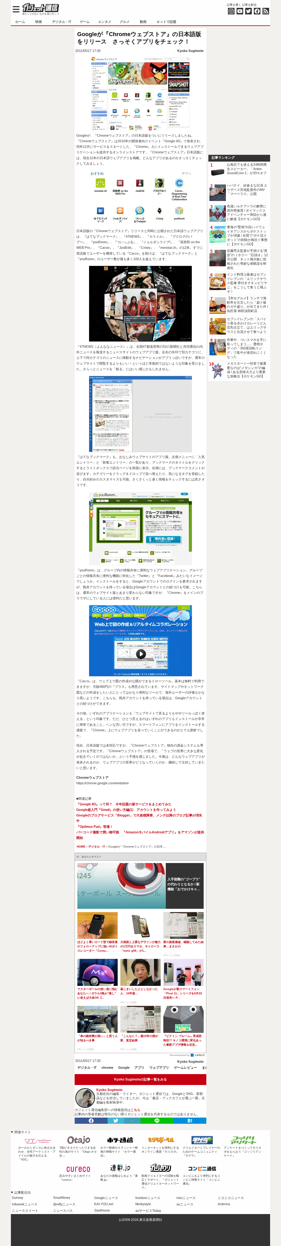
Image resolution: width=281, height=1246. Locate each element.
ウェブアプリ (159, 1067)
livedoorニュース (147, 1198)
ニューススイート (25, 1210)
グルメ (125, 21)
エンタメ (104, 21)
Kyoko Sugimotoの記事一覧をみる (140, 1079)
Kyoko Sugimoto (190, 51)
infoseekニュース (24, 1204)
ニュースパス (63, 1210)
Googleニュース (106, 1198)
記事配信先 (22, 1192)
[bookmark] (189, 1121)
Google (124, 1067)
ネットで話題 (166, 21)
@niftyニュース (64, 1204)
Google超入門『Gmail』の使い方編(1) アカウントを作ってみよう (126, 809)
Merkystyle (143, 1204)
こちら (135, 1110)
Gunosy (17, 1197)
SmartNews (61, 1197)
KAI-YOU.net (103, 1204)
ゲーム (85, 21)
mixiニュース (186, 1198)
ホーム (20, 21)
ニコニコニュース (231, 1198)
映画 (38, 21)
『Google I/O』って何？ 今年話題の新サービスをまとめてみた (124, 804)
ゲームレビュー (185, 1067)
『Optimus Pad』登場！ (94, 826)
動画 (143, 21)
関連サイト (22, 1132)
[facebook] (91, 1121)
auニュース (184, 1204)
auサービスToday (148, 1210)
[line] (156, 1121)
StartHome (102, 1210)
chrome (107, 1067)
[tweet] (116, 1121)
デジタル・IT (61, 21)
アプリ (139, 1067)
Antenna (224, 1204)
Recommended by (180, 1055)
